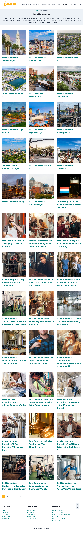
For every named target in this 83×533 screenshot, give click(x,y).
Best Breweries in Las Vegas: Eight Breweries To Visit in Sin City (41, 321)
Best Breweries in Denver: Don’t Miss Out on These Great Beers (41, 282)
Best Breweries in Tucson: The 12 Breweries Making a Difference (69, 321)
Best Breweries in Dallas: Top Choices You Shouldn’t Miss (40, 444)
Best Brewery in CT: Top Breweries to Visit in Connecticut (13, 282)
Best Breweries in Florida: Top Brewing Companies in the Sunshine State (41, 402)
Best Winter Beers (57, 510)
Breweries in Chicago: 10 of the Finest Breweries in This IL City (69, 243)
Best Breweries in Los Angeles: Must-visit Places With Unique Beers (69, 486)
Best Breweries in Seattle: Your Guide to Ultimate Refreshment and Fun (69, 282)
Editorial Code (6, 516)
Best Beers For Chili (57, 512)
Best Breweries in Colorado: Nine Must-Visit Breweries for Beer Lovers (14, 321)
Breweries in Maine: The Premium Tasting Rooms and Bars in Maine (40, 243)
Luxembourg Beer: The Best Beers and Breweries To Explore (69, 205)
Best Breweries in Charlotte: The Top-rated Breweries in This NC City (14, 486)
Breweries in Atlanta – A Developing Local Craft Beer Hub (13, 243)
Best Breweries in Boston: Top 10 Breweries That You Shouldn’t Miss (41, 360)
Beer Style (35, 4)
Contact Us (5, 512)
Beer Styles (30, 512)
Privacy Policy (6, 518)
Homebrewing (31, 514)
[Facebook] (77, 504)
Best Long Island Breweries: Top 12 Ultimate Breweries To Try (14, 402)
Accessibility (5, 514)
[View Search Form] (80, 4)
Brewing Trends (56, 4)
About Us (4, 510)
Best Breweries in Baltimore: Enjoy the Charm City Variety (38, 486)
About (76, 4)
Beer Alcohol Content (58, 518)
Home (36, 10)
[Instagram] (77, 507)
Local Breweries (67, 4)
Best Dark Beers (56, 520)
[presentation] (14, 42)
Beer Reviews (26, 4)
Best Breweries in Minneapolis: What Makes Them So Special (14, 360)
